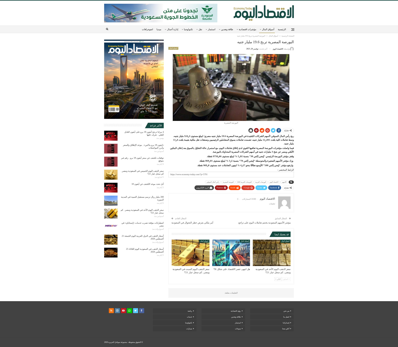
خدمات (189, 317)
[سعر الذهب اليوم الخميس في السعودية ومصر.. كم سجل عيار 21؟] (111, 175)
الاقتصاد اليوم (274, 182)
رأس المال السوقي (213, 182)
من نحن (286, 311)
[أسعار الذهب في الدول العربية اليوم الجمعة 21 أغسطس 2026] (111, 240)
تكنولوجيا (188, 29)
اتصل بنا (286, 317)
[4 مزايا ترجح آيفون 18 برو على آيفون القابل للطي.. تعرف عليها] (111, 136)
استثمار (211, 29)
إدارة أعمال (172, 29)
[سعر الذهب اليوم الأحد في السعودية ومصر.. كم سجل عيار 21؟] (272, 253)
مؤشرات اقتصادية (247, 29)
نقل (200, 29)
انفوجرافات (147, 29)
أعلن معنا (285, 329)
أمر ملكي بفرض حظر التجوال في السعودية (192, 222)
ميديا (159, 29)
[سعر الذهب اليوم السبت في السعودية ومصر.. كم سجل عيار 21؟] (190, 253)
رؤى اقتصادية (236, 311)
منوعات (238, 329)
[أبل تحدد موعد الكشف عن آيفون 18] (111, 188)
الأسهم (284, 182)
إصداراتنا (286, 323)
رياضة (190, 311)
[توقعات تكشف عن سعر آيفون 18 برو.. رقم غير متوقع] (111, 162)
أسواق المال (268, 29)
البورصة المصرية (228, 182)
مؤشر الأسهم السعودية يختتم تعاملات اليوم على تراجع (264, 222)
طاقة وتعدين (227, 29)
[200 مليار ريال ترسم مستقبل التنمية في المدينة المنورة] (111, 201)
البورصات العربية (260, 182)
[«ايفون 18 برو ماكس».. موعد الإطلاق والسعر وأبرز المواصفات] (111, 149)
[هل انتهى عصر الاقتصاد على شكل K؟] (231, 253)
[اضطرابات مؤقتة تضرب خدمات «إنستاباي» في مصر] (111, 227)
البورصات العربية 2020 (244, 182)
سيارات (189, 329)
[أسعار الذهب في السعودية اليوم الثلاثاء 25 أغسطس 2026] (111, 253)
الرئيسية (282, 29)
